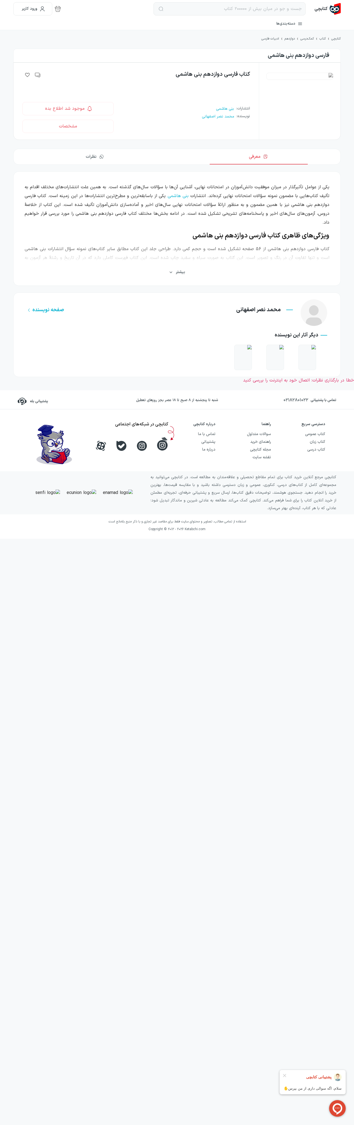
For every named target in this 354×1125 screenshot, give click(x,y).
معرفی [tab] (255, 156)
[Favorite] (27, 75)
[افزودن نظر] (37, 74)
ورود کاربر (29, 9)
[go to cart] (57, 8)
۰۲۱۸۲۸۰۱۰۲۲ (295, 400)
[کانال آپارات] (101, 446)
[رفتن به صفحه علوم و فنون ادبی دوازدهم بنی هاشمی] (307, 357)
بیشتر (180, 272)
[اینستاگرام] (142, 446)
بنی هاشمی (178, 196)
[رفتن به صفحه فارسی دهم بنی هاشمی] (275, 357)
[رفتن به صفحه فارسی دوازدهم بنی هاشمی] (243, 357)
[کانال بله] (121, 446)
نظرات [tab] (91, 156)
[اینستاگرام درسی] (162, 444)
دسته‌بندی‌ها (285, 24)
